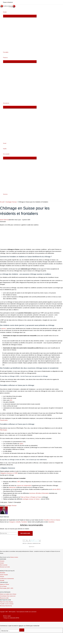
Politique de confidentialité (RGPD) (11, 617)
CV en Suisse (3, 586)
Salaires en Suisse (4, 584)
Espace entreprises (8, 2)
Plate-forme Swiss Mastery (6, 601)
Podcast (2, 576)
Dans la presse (3, 565)
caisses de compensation (24, 485)
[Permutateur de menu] (20, 16)
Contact (2, 563)
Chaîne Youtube (4, 574)
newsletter (51, 522)
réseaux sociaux (14, 557)
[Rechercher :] (9, 533)
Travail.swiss (4, 420)
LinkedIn (18, 522)
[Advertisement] (31, 236)
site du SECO (56, 489)
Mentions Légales (7, 616)
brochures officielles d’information (39, 493)
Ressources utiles (4, 598)
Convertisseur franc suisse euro (7, 596)
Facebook (24, 522)
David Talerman (4, 219)
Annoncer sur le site (5, 566)
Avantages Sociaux (11, 202)
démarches (12, 487)
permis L (4, 328)
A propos (2, 561)
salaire (21, 443)
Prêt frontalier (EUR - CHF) (6, 588)
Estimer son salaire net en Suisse (8, 594)
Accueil (2, 202)
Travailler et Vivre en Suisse (52, 520)
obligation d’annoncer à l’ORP (9, 473)
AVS (11, 400)
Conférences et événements (7, 578)
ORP (18, 481)
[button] (7, 12)
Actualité (2, 580)
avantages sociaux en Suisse (31, 499)
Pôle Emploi (3, 430)
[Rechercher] (21, 630)
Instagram (12, 522)
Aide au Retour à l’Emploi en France (31, 497)
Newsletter (2, 572)
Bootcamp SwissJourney (6, 605)
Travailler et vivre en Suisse (6, 603)
